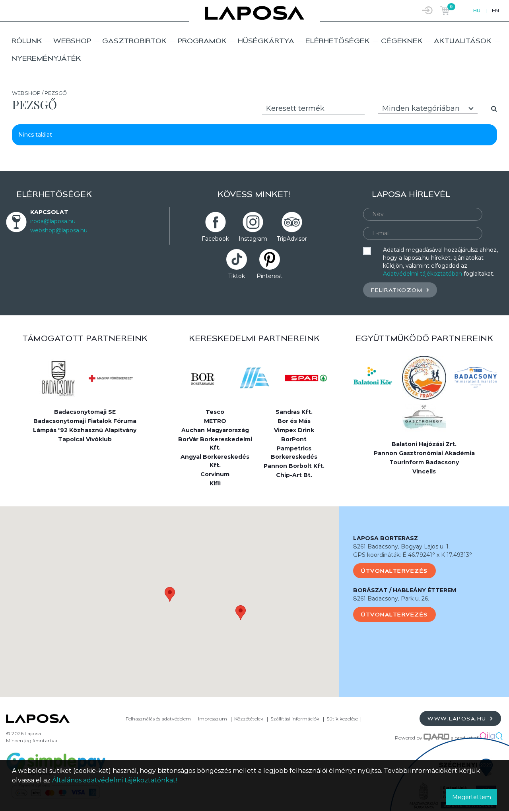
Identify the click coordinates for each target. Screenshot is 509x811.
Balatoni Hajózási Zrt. (424, 444)
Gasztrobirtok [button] (134, 40)
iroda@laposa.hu (53, 221)
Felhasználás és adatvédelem (158, 719)
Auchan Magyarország (215, 430)
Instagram (253, 238)
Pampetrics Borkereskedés (294, 452)
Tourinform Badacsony (424, 462)
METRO (215, 421)
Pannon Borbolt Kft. (294, 465)
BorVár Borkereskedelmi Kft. (215, 443)
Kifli (215, 483)
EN (495, 10)
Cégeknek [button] (402, 40)
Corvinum (214, 474)
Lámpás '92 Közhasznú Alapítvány (84, 430)
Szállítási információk (294, 719)
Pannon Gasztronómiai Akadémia (424, 453)
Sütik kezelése (342, 719)
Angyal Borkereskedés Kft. (215, 461)
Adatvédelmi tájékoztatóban (422, 273)
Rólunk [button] (27, 40)
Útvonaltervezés (394, 570)
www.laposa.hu (457, 718)
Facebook (215, 238)
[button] (170, 594)
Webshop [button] (72, 40)
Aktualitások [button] (463, 40)
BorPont (294, 439)
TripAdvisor (292, 238)
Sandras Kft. (294, 411)
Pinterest (269, 276)
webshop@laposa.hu (58, 230)
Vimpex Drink (294, 430)
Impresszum (212, 719)
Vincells (424, 471)
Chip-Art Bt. (294, 475)
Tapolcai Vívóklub (85, 439)
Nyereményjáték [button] (46, 58)
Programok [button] (202, 40)
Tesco (215, 411)
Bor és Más (294, 421)
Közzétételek (248, 719)
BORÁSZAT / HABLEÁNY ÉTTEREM (404, 590)
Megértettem (471, 797)
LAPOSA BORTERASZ (385, 538)
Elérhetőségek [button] (337, 40)
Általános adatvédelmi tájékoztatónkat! (114, 780)
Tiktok (236, 276)
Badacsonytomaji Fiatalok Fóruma (84, 421)
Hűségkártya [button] (266, 40)
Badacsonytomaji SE (85, 411)
